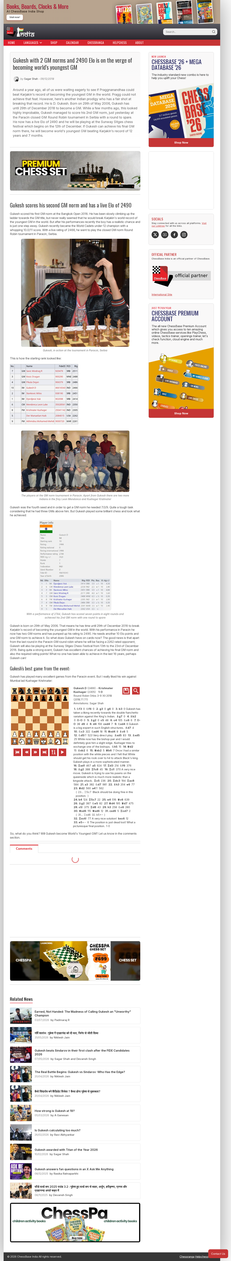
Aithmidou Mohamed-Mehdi (40, 421)
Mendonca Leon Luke (37, 404)
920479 (59, 370)
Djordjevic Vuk (33, 398)
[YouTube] (164, 234)
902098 (59, 398)
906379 (59, 382)
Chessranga (96, 43)
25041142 (60, 410)
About (139, 43)
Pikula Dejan (32, 382)
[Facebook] (174, 234)
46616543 (60, 387)
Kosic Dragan (33, 376)
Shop (54, 43)
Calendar (72, 43)
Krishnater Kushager (36, 410)
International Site (162, 294)
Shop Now (181, 142)
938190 (59, 393)
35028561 (60, 404)
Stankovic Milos (34, 393)
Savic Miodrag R (34, 370)
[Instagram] (184, 234)
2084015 (59, 415)
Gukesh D (31, 387)
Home (11, 43)
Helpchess (120, 43)
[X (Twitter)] (155, 234)
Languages (31, 43)
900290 (59, 376)
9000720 (59, 421)
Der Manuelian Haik (36, 415)
